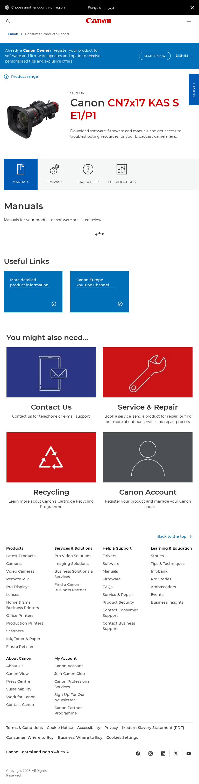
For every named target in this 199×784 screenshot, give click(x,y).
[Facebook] (138, 753)
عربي (111, 8)
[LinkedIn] (163, 753)
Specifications (122, 182)
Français (94, 8)
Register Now (154, 56)
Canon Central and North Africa (36, 752)
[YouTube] (189, 753)
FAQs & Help (88, 182)
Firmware (54, 182)
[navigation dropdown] (188, 21)
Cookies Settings (122, 737)
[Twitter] (176, 753)
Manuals (21, 182)
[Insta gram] (150, 753)
